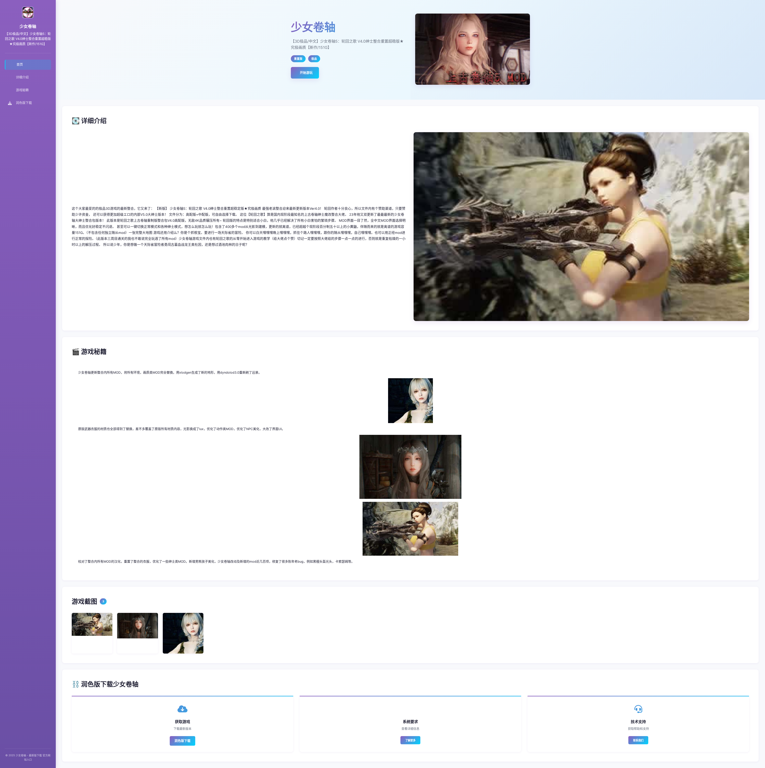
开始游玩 (306, 73)
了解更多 (410, 740)
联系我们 (638, 740)
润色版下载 (182, 741)
